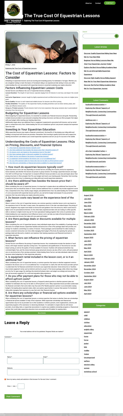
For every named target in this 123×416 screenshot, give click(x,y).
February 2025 (89, 259)
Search (85, 32)
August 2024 (88, 280)
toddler (86, 351)
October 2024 (89, 273)
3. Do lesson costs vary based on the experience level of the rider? (29, 152)
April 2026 (87, 209)
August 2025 (88, 237)
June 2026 (88, 202)
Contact (98, 3)
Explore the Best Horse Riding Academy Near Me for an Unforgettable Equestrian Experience (100, 70)
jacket (86, 343)
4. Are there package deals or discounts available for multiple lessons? (30, 154)
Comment (8, 337)
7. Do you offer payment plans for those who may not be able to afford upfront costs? (35, 161)
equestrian (88, 333)
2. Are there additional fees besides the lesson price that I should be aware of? (33, 150)
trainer (86, 354)
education (87, 326)
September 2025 (90, 234)
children (87, 319)
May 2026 (87, 206)
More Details (42, 313)
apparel (87, 312)
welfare (87, 361)
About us (88, 3)
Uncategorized (89, 358)
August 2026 (88, 195)
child (85, 315)
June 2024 (88, 287)
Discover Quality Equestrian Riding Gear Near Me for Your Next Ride (100, 55)
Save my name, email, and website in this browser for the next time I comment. (32, 379)
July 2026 (87, 199)
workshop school (90, 372)
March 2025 (88, 255)
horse (86, 340)
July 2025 (87, 241)
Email (45, 357)
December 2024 (90, 266)
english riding (89, 329)
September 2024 (90, 276)
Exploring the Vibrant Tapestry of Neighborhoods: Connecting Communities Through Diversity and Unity (101, 111)
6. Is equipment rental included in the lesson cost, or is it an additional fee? (32, 158)
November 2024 (90, 269)
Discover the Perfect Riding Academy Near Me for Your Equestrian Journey (99, 86)
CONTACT (110, 3)
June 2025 (88, 244)
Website (10, 368)
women (86, 368)
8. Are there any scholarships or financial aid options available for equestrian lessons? (35, 163)
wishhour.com (91, 120)
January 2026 (89, 220)
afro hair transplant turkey (95, 151)
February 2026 (89, 216)
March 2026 (88, 213)
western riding (89, 365)
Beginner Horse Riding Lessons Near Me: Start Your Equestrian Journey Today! (99, 62)
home (86, 336)
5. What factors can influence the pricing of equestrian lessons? (28, 156)
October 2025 (89, 230)
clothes (87, 322)
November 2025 (90, 227)
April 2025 (87, 252)
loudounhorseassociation (95, 104)
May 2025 (87, 248)
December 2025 (90, 223)
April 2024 (87, 294)
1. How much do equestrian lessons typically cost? (24, 148)
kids (85, 347)
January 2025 (89, 262)
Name (9, 357)
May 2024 (87, 290)
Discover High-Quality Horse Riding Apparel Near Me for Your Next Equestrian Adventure (100, 79)
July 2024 (87, 283)
